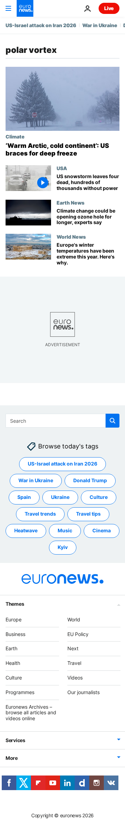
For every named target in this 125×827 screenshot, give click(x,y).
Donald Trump (90, 481)
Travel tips (88, 514)
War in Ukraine (99, 25)
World (73, 619)
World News (71, 236)
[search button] (112, 421)
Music (65, 531)
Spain (24, 497)
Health (13, 663)
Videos (75, 678)
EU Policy (78, 634)
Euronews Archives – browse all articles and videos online (31, 713)
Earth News (70, 202)
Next (72, 649)
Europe (14, 619)
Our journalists (83, 692)
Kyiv (63, 547)
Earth (11, 649)
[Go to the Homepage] (25, 8)
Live (109, 8)
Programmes (20, 692)
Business (15, 634)
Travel (74, 663)
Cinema (101, 531)
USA (62, 168)
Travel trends (40, 514)
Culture (99, 497)
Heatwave (26, 531)
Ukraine (60, 497)
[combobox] (62, 421)
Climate (15, 136)
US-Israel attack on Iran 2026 (41, 25)
